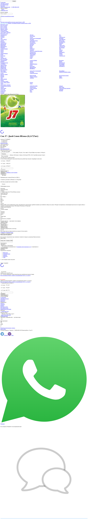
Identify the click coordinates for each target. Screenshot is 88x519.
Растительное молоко (64, 75)
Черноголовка (4, 65)
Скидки (27, 23)
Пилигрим (3, 55)
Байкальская (3, 44)
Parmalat (2, 76)
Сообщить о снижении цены (7, 232)
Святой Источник (34, 40)
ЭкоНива (32, 77)
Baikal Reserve (4, 46)
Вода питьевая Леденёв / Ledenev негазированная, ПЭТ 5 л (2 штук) (15, 275)
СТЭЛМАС (3, 63)
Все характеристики (5, 148)
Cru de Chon (3, 90)
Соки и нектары (33, 88)
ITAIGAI (2, 36)
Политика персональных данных (8, 328)
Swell (31, 91)
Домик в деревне (33, 76)
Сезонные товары (20, 23)
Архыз (2, 52)
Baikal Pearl (3, 45)
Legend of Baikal (4, 48)
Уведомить (3, 172)
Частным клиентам (5, 22)
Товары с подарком (12, 23)
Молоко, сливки (4, 29)
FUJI (60, 36)
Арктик (2, 40)
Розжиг (31, 82)
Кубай (2, 54)
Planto (60, 76)
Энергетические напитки (64, 88)
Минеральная (33, 53)
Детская (31, 34)
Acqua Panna (32, 54)
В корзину (3, 169)
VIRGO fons (62, 45)
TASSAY (3, 37)
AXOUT (32, 55)
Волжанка (3, 41)
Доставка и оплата (5, 3)
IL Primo (31, 89)
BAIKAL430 (3, 68)
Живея (60, 61)
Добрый (61, 86)
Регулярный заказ (4, 4)
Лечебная (32, 44)
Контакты (3, 5)
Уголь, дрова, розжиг (5, 82)
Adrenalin (61, 89)
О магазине (3, 2)
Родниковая (61, 47)
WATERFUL (62, 52)
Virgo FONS (61, 65)
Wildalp (60, 53)
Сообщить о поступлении (11, 172)
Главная (2, 93)
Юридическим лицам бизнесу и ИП (17, 22)
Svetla (60, 44)
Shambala (61, 43)
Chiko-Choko (3, 88)
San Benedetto (62, 41)
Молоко (2, 75)
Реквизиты (3, 299)
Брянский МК (33, 75)
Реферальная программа (6, 309)
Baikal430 (3, 47)
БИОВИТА (32, 68)
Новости (2, 303)
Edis (60, 48)
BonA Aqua (61, 40)
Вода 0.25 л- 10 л (4, 24)
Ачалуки (32, 50)
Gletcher (61, 50)
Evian (31, 58)
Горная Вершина (33, 63)
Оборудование (4, 30)
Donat (31, 46)
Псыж (2, 57)
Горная (2, 50)
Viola (2, 77)
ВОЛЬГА (2, 61)
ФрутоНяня (32, 41)
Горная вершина (4, 53)
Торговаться (3, 173)
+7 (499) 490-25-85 (15, 7)
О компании (3, 297)
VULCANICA (4, 39)
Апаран (61, 54)
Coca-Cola (3, 89)
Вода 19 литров (4, 25)
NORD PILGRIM (33, 86)
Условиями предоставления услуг (23, 246)
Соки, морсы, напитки (5, 32)
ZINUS (60, 77)
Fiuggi (31, 47)
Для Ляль (32, 39)
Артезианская (4, 34)
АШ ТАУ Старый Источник (36, 51)
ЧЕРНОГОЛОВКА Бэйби (65, 72)
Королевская (62, 62)
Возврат (2, 305)
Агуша (31, 37)
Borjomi (31, 45)
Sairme (60, 51)
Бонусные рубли (4, 23)
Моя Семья (61, 87)
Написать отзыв (4, 143)
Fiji (60, 34)
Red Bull (61, 90)
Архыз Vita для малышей (35, 38)
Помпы (2, 80)
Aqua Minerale (62, 39)
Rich (31, 90)
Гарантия (3, 304)
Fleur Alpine (32, 36)
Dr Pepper (3, 91)
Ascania (2, 87)
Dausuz (2, 51)
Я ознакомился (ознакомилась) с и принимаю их (20, 246)
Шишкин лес (3, 66)
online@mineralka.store (5, 7)
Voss (1, 38)
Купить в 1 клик (4, 171)
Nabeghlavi (32, 48)
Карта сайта (3, 329)
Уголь (31, 83)
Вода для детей (4, 27)
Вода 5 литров (4, 26)
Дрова (2, 83)
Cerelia (31, 57)
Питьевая (61, 38)
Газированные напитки (6, 86)
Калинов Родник (4, 62)
